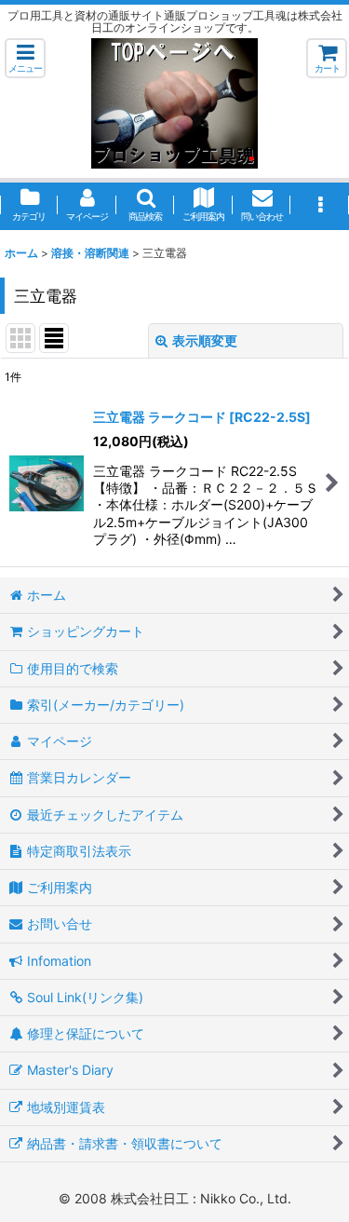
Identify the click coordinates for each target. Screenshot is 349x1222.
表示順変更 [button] (204, 340)
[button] (25, 58)
